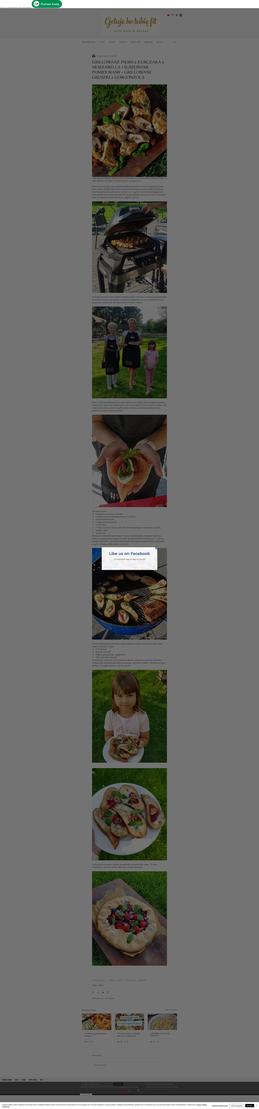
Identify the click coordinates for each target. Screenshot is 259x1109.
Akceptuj (249, 1106)
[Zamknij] (256, 1105)
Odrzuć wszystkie (236, 1106)
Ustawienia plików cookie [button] (220, 1106)
